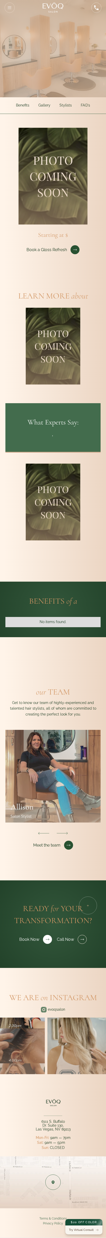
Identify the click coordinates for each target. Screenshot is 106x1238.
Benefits (22, 105)
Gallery (44, 105)
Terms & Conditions (53, 1218)
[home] (53, 7)
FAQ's (85, 105)
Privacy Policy (53, 1223)
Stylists (65, 105)
